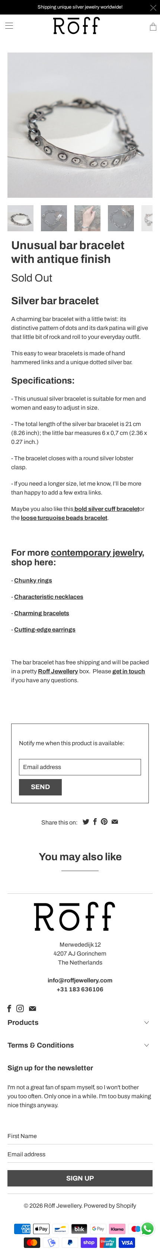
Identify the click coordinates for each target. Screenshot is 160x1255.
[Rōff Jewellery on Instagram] (20, 1008)
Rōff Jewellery (62, 1205)
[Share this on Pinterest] (104, 821)
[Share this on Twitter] (85, 821)
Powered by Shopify (110, 1205)
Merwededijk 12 (80, 944)
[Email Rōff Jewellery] (32, 1008)
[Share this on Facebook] (95, 821)
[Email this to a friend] (115, 821)
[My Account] (6, 25)
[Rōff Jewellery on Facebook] (9, 1008)
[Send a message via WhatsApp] (147, 1228)
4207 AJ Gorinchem (80, 953)
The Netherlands (80, 962)
